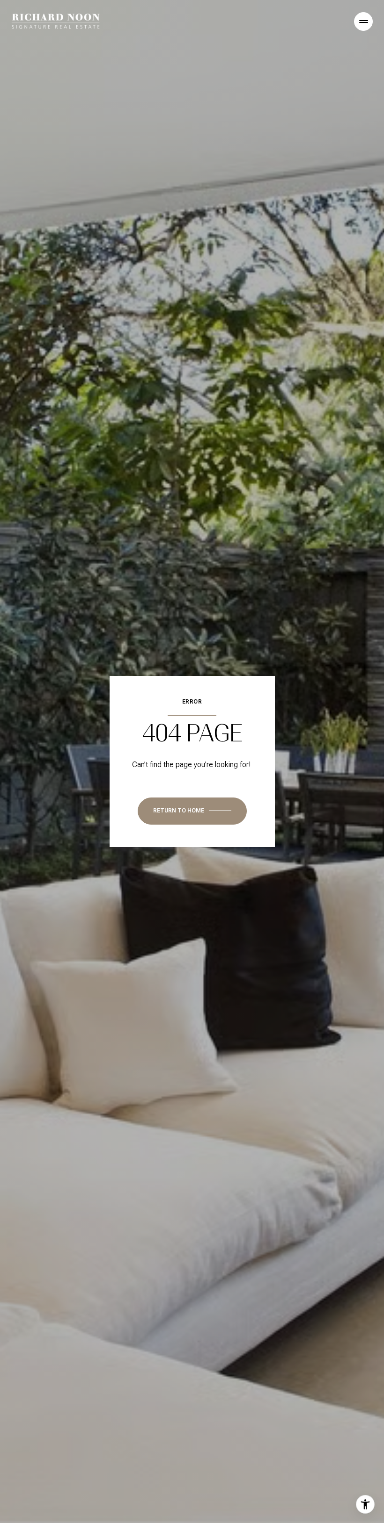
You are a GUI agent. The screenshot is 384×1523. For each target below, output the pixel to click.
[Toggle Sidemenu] (363, 21)
